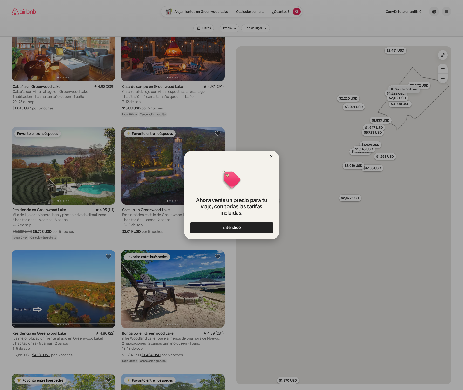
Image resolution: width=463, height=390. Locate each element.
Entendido (231, 227)
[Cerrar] (271, 156)
